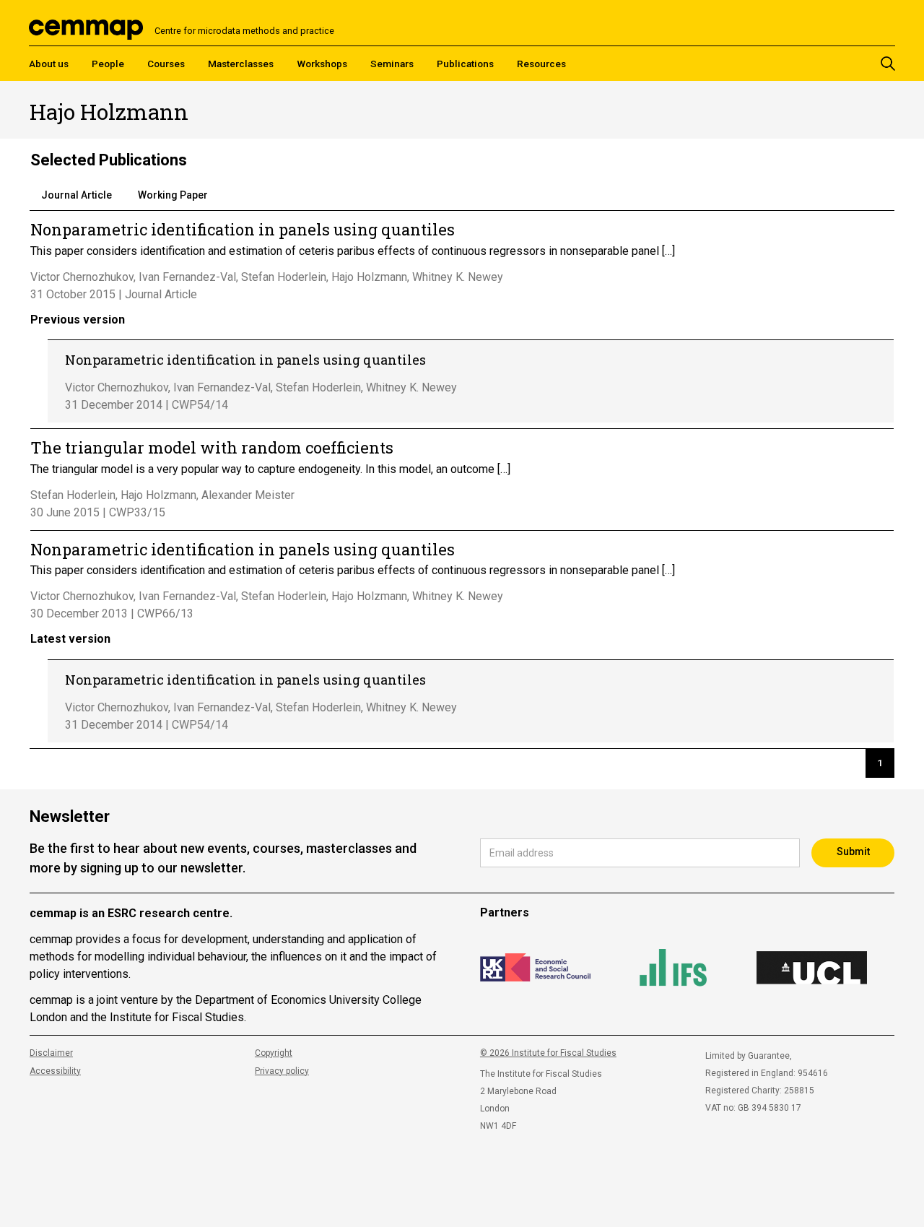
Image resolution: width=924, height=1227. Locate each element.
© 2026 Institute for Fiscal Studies (548, 1053)
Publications (465, 63)
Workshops (322, 63)
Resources (541, 63)
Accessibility (55, 1071)
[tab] (76, 195)
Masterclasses (241, 63)
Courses (166, 63)
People (108, 63)
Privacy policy (282, 1071)
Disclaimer (51, 1053)
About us (49, 63)
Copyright (273, 1053)
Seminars (392, 63)
